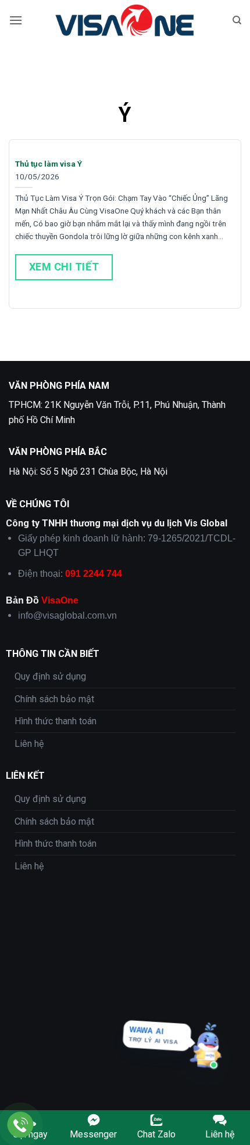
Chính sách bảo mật (54, 699)
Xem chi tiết (64, 267)
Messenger (93, 1134)
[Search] (237, 20)
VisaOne (59, 600)
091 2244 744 (93, 574)
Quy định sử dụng (50, 676)
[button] (16, 20)
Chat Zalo (156, 1134)
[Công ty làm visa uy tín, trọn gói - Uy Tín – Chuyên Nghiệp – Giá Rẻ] (125, 20)
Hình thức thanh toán (56, 721)
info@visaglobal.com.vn (67, 615)
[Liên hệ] (21, 1125)
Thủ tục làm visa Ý (48, 163)
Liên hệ (29, 743)
